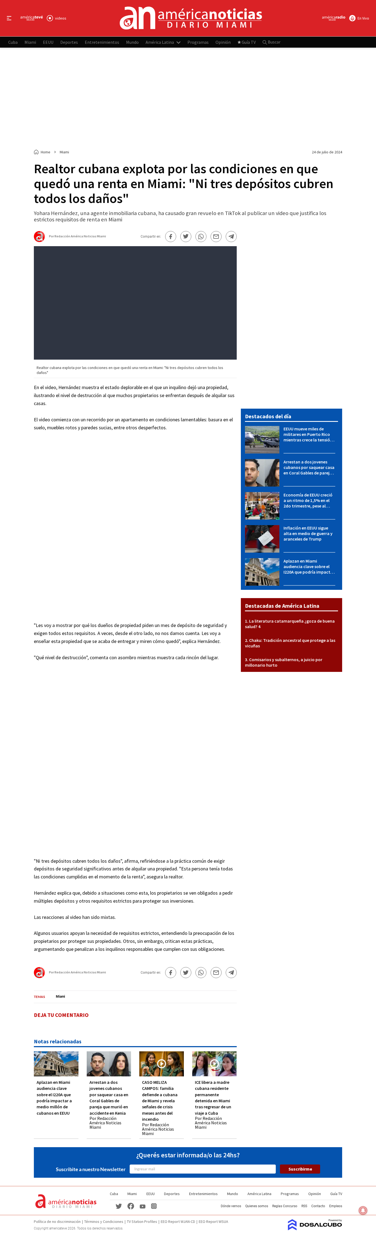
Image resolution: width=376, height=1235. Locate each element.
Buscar (273, 42)
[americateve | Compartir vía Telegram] (231, 236)
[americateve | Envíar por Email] (216, 236)
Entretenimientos (102, 42)
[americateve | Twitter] (118, 1206)
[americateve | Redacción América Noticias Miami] (39, 240)
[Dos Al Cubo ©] (315, 1228)
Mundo (132, 42)
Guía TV (249, 42)
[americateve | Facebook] (130, 1206)
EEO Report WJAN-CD (178, 1221)
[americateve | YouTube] (143, 1206)
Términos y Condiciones (103, 1221)
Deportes (69, 42)
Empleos (335, 1206)
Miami (30, 42)
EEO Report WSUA (213, 1221)
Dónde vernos (231, 1206)
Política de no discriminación (57, 1221)
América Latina (160, 42)
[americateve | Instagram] (154, 1206)
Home (45, 152)
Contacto (318, 1206)
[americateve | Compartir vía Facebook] (170, 236)
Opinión (223, 42)
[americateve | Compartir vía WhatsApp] (200, 236)
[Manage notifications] (363, 1210)
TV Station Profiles (142, 1221)
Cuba (13, 42)
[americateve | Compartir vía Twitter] (185, 236)
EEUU (48, 42)
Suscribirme (300, 1169)
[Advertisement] (188, 98)
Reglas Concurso (284, 1206)
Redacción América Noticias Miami (80, 236)
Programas (198, 42)
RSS (304, 1206)
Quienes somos (256, 1206)
